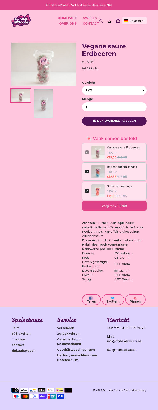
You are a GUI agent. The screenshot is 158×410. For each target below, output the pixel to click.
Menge (87, 99)
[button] (134, 20)
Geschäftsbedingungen (76, 350)
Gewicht (88, 82)
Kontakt (17, 345)
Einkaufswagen (23, 351)
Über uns (18, 339)
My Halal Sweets (113, 390)
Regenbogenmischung (122, 166)
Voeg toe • (114, 206)
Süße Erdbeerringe (119, 186)
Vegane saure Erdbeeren (123, 147)
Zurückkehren (68, 333)
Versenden (65, 328)
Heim (15, 328)
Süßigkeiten (21, 333)
